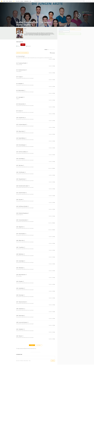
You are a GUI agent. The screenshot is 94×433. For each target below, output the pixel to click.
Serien (14, 1)
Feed (30, 1)
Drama (25, 28)
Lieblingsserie (73, 29)
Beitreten (89, 1)
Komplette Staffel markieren (23, 52)
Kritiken (10, 1)
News (4, 1)
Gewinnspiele (26, 1)
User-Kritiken (38, 345)
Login (93, 1)
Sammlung (61, 31)
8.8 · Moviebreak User (86, 14)
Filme (7, 1)
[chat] (86, 1)
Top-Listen (17, 1)
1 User (54, 59)
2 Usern (53, 168)
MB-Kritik (32, 345)
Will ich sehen (62, 29)
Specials (21, 1)
